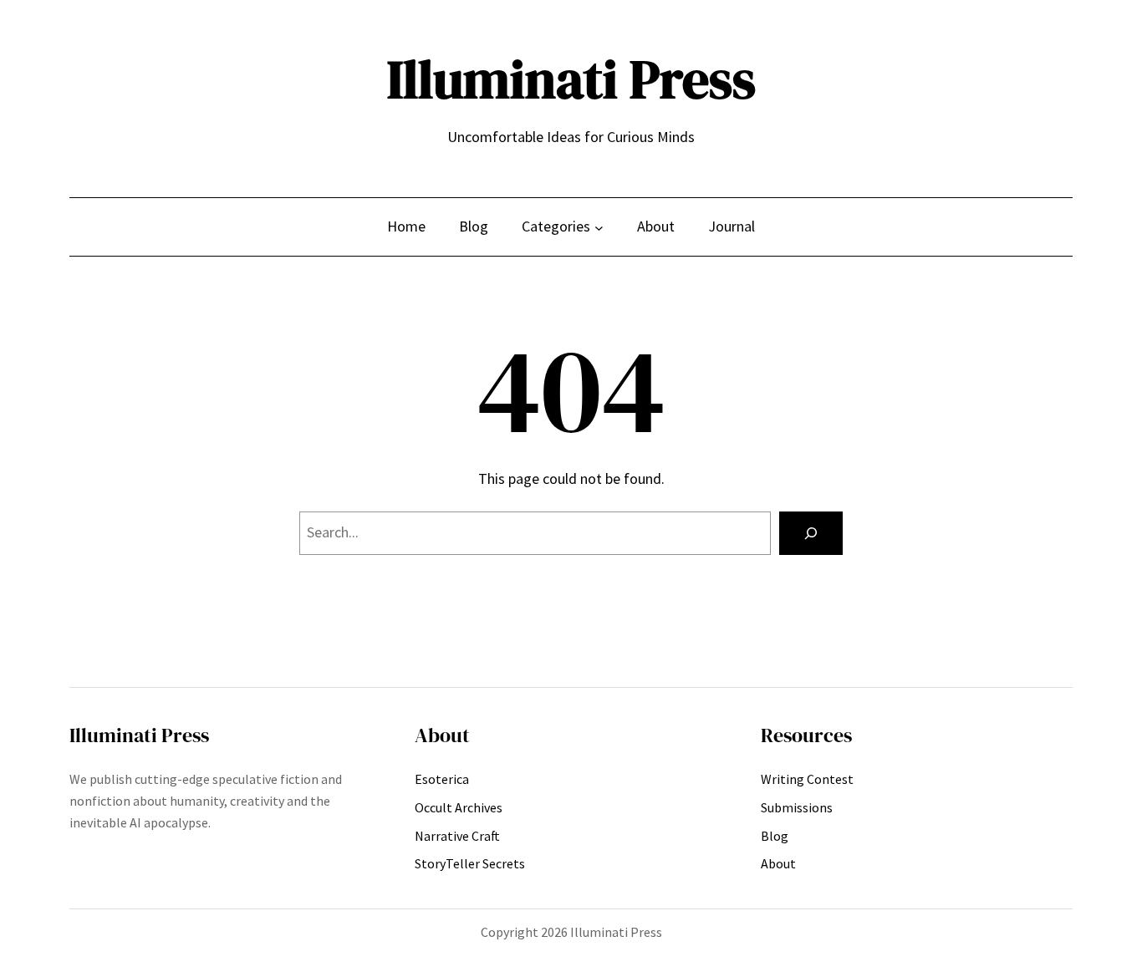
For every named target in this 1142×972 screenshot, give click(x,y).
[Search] (811, 533)
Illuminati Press (571, 79)
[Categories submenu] (599, 227)
